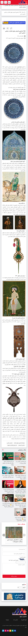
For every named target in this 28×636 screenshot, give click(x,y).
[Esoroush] (15, 631)
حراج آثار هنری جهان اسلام (19, 443)
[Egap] (8, 631)
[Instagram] (6, 631)
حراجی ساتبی (9, 443)
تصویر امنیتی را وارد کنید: (13, 560)
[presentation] (24, 535)
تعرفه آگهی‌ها (24, 620)
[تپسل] (3, 22)
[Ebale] (13, 631)
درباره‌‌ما (7, 620)
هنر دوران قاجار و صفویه (12, 445)
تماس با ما (15, 620)
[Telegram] (3, 631)
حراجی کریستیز (22, 445)
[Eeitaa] (10, 631)
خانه (23, 12)
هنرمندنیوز (20, 67)
